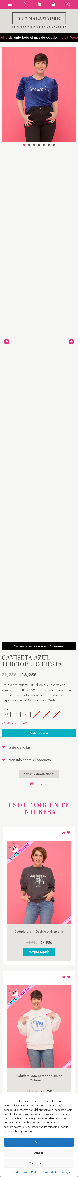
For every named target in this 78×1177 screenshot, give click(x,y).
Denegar (39, 1152)
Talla (5, 709)
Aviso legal (64, 1172)
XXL (56, 714)
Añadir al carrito (39, 733)
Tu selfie (42, 784)
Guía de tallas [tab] (19, 747)
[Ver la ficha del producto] (63, 833)
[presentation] (6, 341)
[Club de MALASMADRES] (39, 27)
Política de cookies (18, 1172)
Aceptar (39, 1142)
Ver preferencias (39, 1163)
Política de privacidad (43, 1172)
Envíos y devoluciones (39, 774)
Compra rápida (39, 952)
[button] (24, 145)
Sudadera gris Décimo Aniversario (39, 931)
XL (46, 714)
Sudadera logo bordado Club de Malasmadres (39, 1078)
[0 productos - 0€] (53, 4)
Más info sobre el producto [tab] (30, 760)
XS (6, 714)
